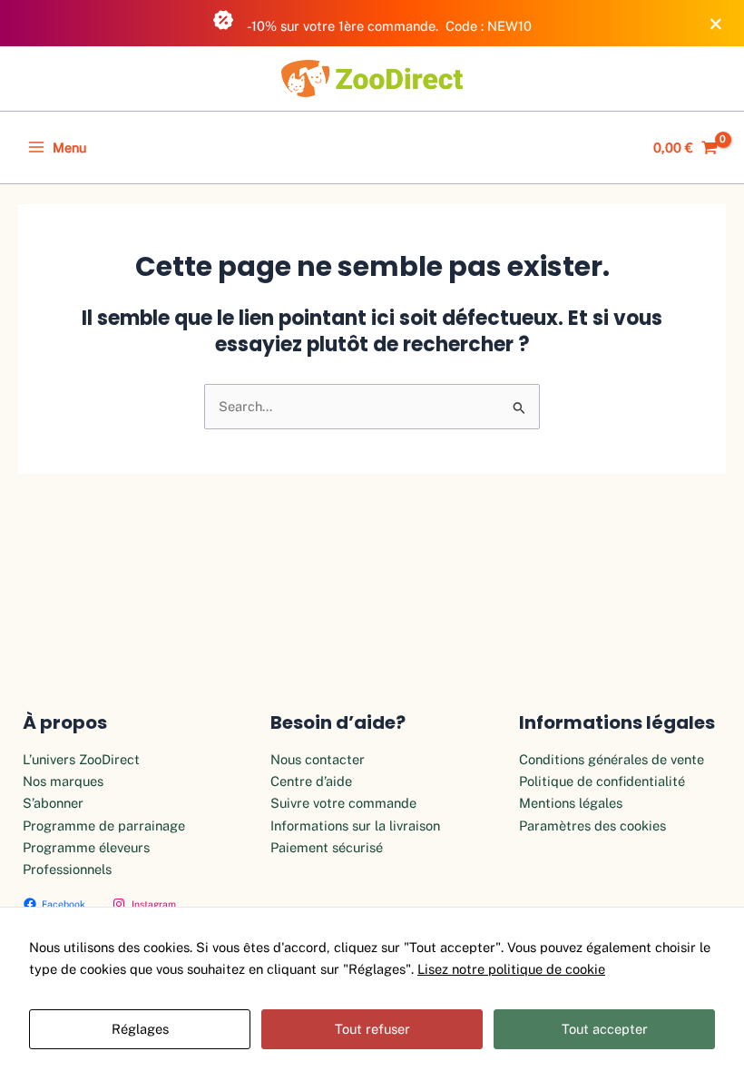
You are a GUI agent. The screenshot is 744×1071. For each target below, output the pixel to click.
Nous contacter (317, 759)
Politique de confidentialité (602, 781)
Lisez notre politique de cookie (511, 969)
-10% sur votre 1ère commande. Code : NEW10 (388, 26)
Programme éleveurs (86, 847)
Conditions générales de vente (611, 759)
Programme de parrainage (104, 825)
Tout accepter (605, 1029)
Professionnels (67, 869)
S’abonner (53, 803)
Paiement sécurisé (326, 847)
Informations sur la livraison (355, 825)
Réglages (140, 1029)
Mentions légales (570, 803)
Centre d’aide (311, 781)
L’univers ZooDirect (81, 759)
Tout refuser (372, 1029)
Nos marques (63, 781)
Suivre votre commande (343, 803)
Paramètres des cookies (592, 825)
